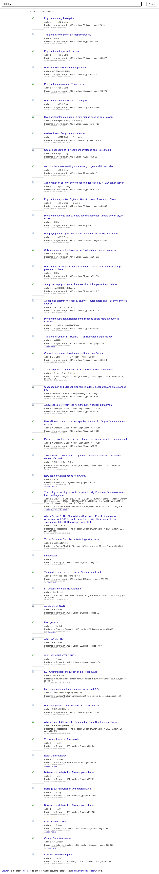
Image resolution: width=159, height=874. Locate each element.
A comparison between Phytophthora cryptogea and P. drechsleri (78, 166)
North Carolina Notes (55, 755)
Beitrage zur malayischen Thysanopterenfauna (69, 772)
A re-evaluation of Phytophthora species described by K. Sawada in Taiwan (84, 182)
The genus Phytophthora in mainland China (67, 34)
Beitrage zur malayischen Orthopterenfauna (67, 788)
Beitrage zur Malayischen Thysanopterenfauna (69, 805)
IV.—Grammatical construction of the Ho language (70, 671)
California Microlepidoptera (58, 854)
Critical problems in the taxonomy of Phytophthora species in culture (80, 250)
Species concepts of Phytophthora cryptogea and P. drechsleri (77, 150)
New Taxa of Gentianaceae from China (65, 475)
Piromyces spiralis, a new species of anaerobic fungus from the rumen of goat (85, 439)
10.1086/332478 (51, 848)
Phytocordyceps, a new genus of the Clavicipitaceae (72, 705)
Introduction (50, 555)
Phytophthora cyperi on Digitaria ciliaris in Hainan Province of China (80, 199)
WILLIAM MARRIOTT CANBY (60, 655)
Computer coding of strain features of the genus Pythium (74, 353)
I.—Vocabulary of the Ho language (62, 588)
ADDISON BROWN (54, 606)
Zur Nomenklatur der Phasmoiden (62, 739)
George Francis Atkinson (57, 838)
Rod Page (26, 871)
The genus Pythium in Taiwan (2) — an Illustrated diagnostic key (78, 336)
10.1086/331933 (51, 632)
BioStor (5, 871)
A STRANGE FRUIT (55, 639)
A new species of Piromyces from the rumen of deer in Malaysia (78, 405)
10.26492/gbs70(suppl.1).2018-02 (56, 510)
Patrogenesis (51, 622)
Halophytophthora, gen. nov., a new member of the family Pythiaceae (81, 233)
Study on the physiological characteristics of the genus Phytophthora (80, 284)
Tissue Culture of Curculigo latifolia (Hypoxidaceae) (71, 539)
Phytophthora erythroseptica (59, 18)
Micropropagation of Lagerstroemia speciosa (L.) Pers (72, 689)
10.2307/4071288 (51, 766)
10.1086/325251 (51, 832)
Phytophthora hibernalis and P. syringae (65, 100)
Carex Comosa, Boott (55, 821)
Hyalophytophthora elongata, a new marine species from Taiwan (78, 117)
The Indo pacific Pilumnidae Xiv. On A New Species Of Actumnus (78, 369)
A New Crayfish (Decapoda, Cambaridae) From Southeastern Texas (80, 722)
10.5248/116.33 (51, 347)
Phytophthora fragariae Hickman (61, 51)
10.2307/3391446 (51, 486)
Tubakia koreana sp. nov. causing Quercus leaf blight (72, 572)
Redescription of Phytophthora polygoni (65, 67)
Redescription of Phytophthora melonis (65, 133)
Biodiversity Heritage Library (84, 871)
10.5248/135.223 (51, 582)
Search (152, 4)
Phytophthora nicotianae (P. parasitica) (64, 84)
